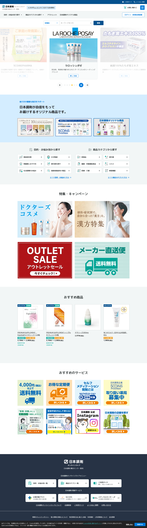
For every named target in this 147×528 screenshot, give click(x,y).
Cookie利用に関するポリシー (92, 523)
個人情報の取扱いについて (59, 517)
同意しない (129, 524)
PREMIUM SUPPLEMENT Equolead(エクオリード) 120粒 (29, 333)
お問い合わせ (106, 505)
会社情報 (112, 517)
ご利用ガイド (128, 2)
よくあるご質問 (140, 2)
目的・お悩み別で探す (12, 15)
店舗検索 (68, 505)
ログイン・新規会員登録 (133, 15)
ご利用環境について (101, 517)
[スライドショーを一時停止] (81, 85)
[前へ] (60, 85)
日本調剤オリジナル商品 (68, 15)
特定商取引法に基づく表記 (77, 517)
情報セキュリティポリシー (40, 517)
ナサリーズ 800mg (81, 332)
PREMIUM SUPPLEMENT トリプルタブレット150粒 (58, 333)
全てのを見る (59, 177)
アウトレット (52, 15)
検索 (98, 23)
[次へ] (87, 85)
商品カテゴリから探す (34, 15)
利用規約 (90, 517)
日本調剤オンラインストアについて (49, 505)
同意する (140, 524)
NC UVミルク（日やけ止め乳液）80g (115, 333)
